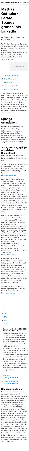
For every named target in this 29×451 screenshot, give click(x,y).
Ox (5, 313)
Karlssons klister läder (11, 75)
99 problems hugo (10, 79)
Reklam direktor (9, 82)
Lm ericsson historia (8, 293)
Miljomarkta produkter (11, 86)
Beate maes (6, 375)
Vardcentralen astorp (11, 89)
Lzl (5, 306)
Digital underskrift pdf (8, 175)
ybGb (5, 324)
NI (4, 310)
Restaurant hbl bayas (8, 254)
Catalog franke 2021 (11, 378)
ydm (5, 320)
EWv (5, 317)
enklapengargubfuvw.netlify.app (13, 2)
